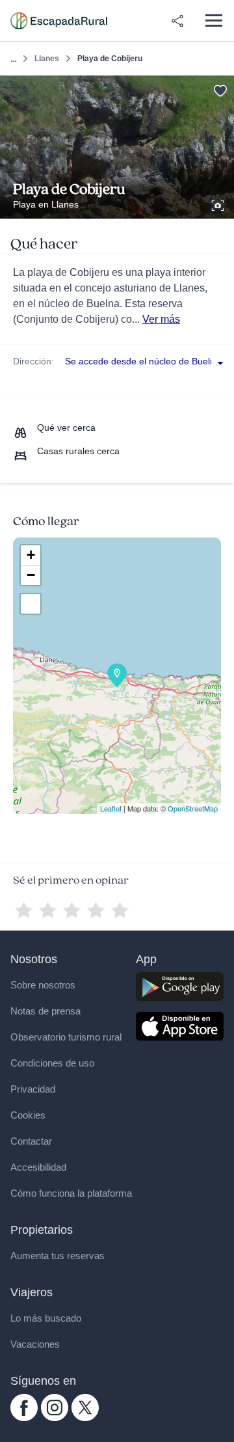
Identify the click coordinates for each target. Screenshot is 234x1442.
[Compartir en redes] (177, 20)
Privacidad (32, 1089)
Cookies (28, 1115)
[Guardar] (220, 89)
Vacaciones (35, 1344)
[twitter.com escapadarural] (85, 1418)
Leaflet (111, 808)
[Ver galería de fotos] (219, 203)
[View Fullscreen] (30, 604)
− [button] (31, 575)
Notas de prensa (45, 1010)
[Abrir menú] (213, 20)
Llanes (46, 58)
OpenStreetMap (193, 808)
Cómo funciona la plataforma (71, 1193)
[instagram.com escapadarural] (54, 1418)
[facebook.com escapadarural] (24, 1418)
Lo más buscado (45, 1318)
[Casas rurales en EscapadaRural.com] (58, 20)
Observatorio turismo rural (66, 1036)
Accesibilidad (38, 1167)
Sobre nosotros (42, 984)
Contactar (31, 1141)
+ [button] (31, 555)
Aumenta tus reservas (57, 1255)
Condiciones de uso (52, 1062)
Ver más (161, 319)
